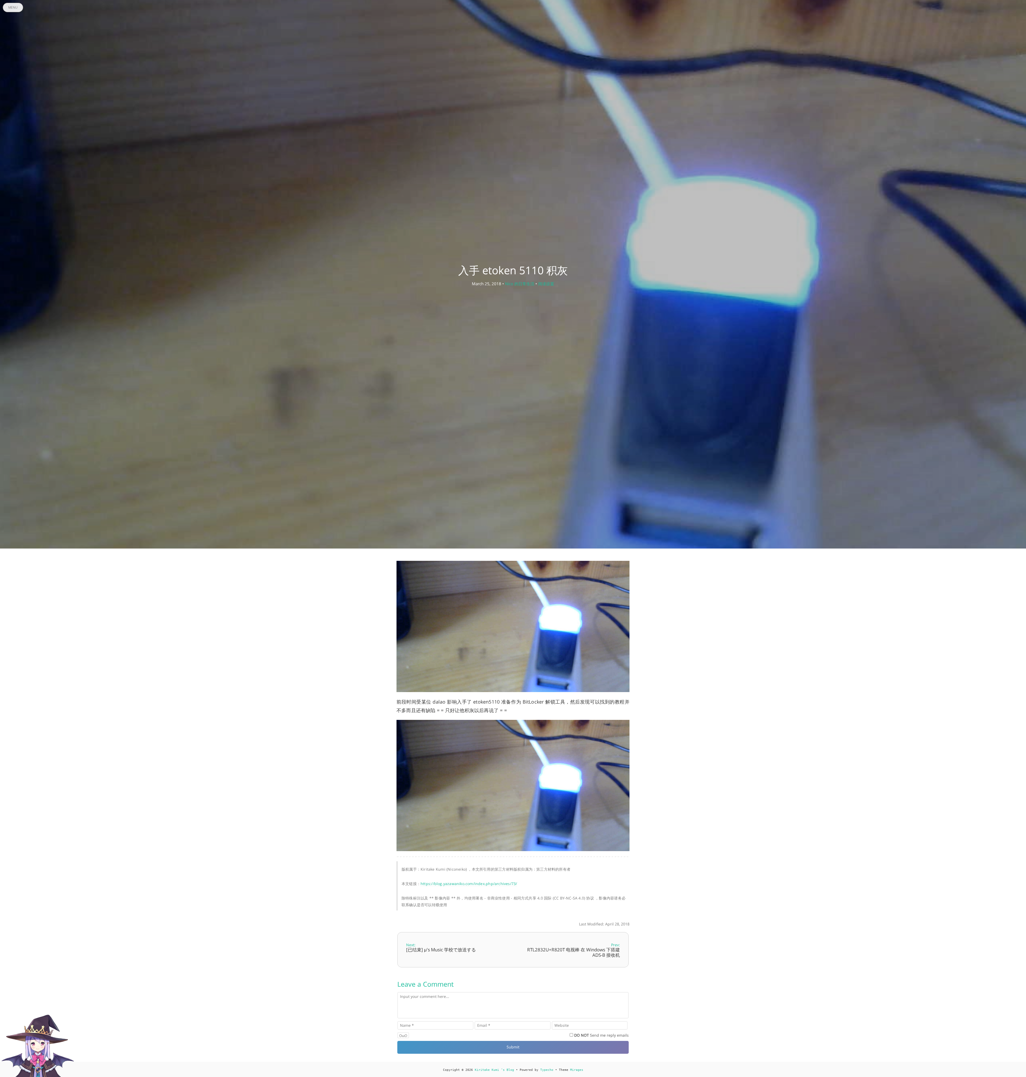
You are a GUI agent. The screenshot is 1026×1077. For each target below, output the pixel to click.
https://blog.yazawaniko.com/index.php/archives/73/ (469, 883)
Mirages (576, 1070)
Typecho (546, 1070)
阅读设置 (546, 283)
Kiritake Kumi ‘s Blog (494, 1070)
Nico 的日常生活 (519, 283)
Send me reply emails (601, 1035)
